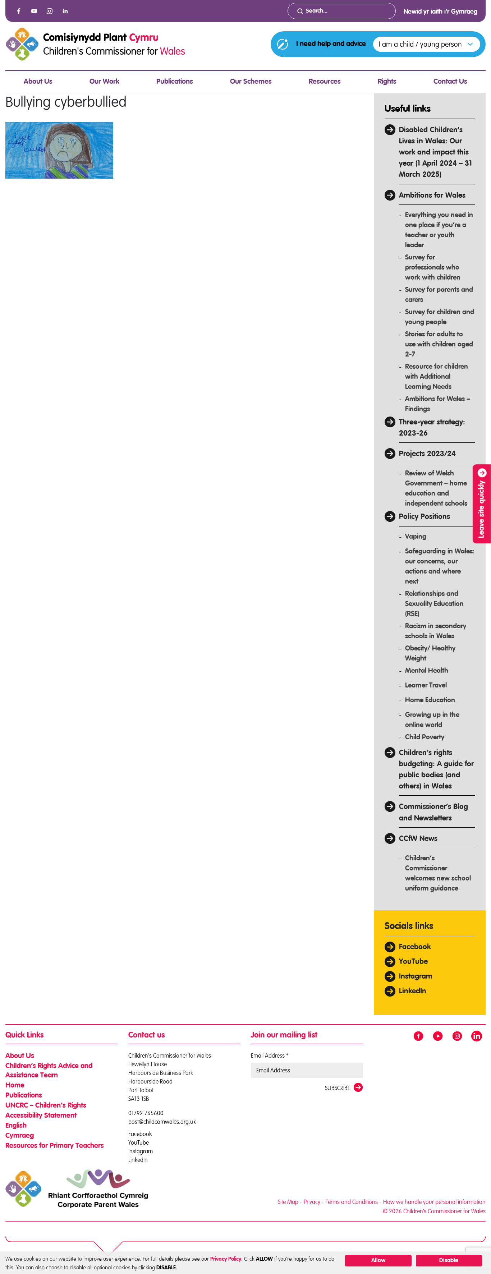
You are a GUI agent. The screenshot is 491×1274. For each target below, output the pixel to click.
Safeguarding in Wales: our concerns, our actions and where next (439, 566)
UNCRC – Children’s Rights (45, 1105)
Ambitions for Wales (432, 195)
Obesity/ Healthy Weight (430, 653)
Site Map (288, 1202)
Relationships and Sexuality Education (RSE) (434, 603)
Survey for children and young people (439, 317)
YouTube (413, 962)
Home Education (430, 700)
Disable (448, 1261)
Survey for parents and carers (439, 294)
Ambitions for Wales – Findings (437, 404)
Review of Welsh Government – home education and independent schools (436, 488)
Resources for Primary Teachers (54, 1146)
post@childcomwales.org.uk (162, 1121)
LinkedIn (412, 991)
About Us (38, 82)
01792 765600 (146, 1113)
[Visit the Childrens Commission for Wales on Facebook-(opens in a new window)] (19, 11)
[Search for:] (342, 11)
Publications (174, 82)
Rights (387, 82)
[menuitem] (38, 82)
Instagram (415, 976)
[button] (426, 44)
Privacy (312, 1202)
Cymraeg (19, 1136)
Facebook (415, 947)
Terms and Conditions (352, 1202)
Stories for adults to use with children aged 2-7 (439, 344)
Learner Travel (426, 685)
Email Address (269, 1055)
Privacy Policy (225, 1259)
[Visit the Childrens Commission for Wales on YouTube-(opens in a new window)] (34, 11)
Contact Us (450, 82)
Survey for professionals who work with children (432, 267)
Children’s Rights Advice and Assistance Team (48, 1071)
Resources (325, 82)
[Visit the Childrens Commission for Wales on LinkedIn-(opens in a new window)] (65, 11)
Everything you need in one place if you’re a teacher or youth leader (439, 230)
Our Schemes (251, 82)
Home (14, 1085)
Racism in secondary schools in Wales (435, 631)
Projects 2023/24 (427, 454)
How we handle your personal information (434, 1202)
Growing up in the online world (432, 720)
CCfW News (418, 839)
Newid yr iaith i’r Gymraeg (440, 12)
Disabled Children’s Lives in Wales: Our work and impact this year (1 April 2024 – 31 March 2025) (435, 153)
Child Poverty (424, 737)
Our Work (104, 82)
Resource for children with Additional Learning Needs (436, 376)
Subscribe (337, 1088)
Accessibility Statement (41, 1115)
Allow (378, 1261)
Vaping (415, 536)
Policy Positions (424, 517)
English (16, 1126)
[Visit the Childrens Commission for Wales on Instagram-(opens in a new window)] (50, 11)
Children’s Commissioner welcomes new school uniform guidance (438, 873)
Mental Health (426, 670)
